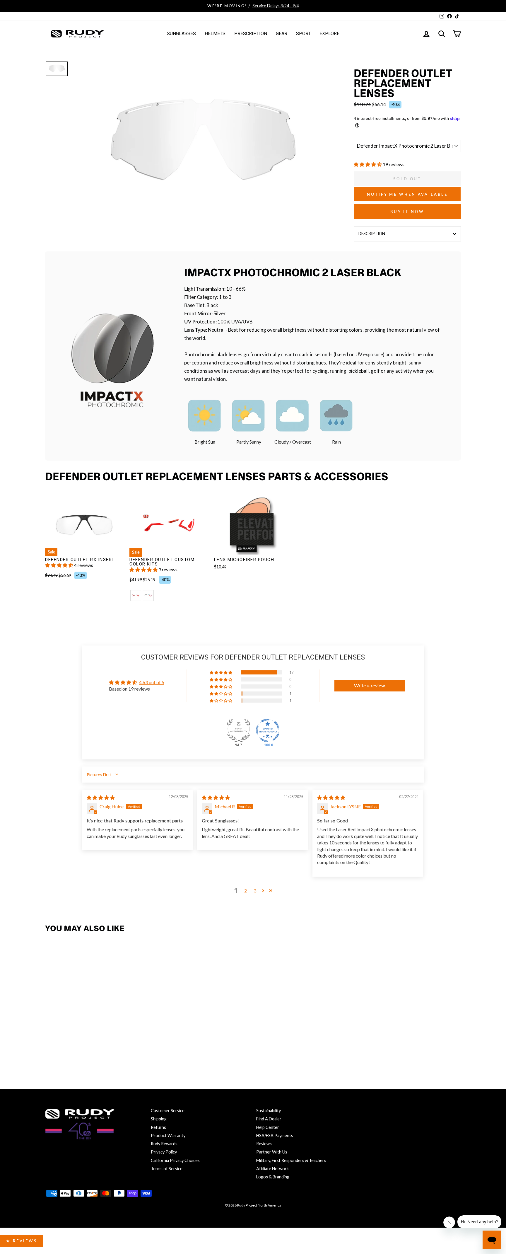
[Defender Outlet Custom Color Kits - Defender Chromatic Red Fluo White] (136, 595)
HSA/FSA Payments (274, 1135)
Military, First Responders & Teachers (291, 1160)
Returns (158, 1127)
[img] (101, 797)
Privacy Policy (164, 1151)
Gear (281, 33)
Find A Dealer (268, 1118)
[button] (368, 164)
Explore (329, 33)
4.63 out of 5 (151, 682)
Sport (303, 33)
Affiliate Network (272, 1168)
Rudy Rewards (164, 1143)
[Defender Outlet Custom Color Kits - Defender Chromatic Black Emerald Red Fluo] (148, 595)
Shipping (159, 1118)
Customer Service (167, 1110)
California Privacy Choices (175, 1160)
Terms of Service (166, 1168)
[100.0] (267, 730)
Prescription (250, 33)
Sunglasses (181, 33)
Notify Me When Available (407, 194)
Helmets (215, 33)
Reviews (264, 1143)
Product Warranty (168, 1135)
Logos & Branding (272, 1176)
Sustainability (268, 1110)
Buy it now (407, 211)
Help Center (267, 1127)
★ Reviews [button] (21, 1240)
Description (371, 233)
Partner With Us (271, 1151)
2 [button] (245, 890)
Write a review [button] (369, 685)
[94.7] (238, 730)
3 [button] (255, 890)
